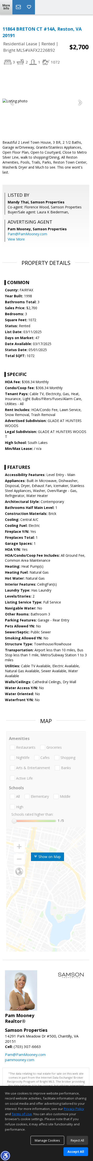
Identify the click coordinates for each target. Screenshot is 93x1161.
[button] (5, 1155)
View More (16, 239)
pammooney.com (19, 1059)
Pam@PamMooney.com (27, 234)
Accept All (75, 1151)
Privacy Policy (74, 1108)
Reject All (77, 1140)
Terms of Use (22, 1114)
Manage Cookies (47, 1140)
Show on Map (49, 856)
